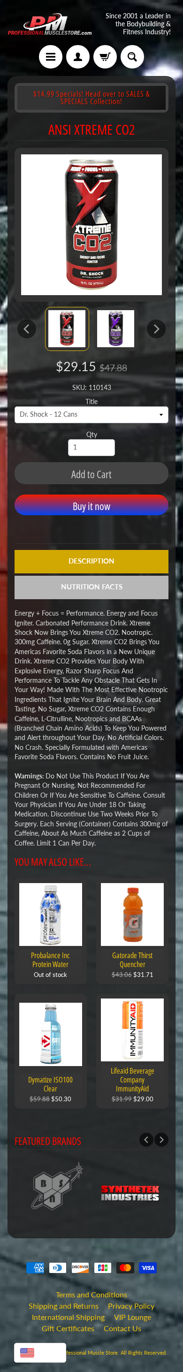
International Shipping (68, 1316)
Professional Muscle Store (88, 1352)
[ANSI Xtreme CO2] (67, 329)
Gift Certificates (68, 1328)
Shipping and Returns (64, 1305)
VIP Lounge (132, 1316)
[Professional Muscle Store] (50, 24)
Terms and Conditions (91, 1294)
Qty (91, 434)
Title (91, 401)
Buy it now (91, 506)
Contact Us (122, 1328)
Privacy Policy (131, 1305)
